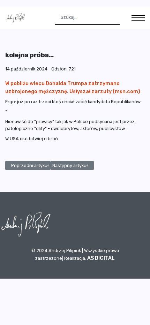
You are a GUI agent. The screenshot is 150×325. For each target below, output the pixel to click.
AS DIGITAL (101, 258)
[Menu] (138, 17)
